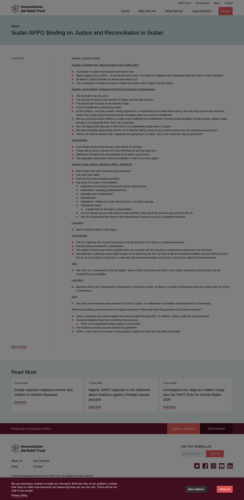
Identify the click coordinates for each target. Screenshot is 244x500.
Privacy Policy (19, 495)
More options (196, 489)
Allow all (225, 489)
